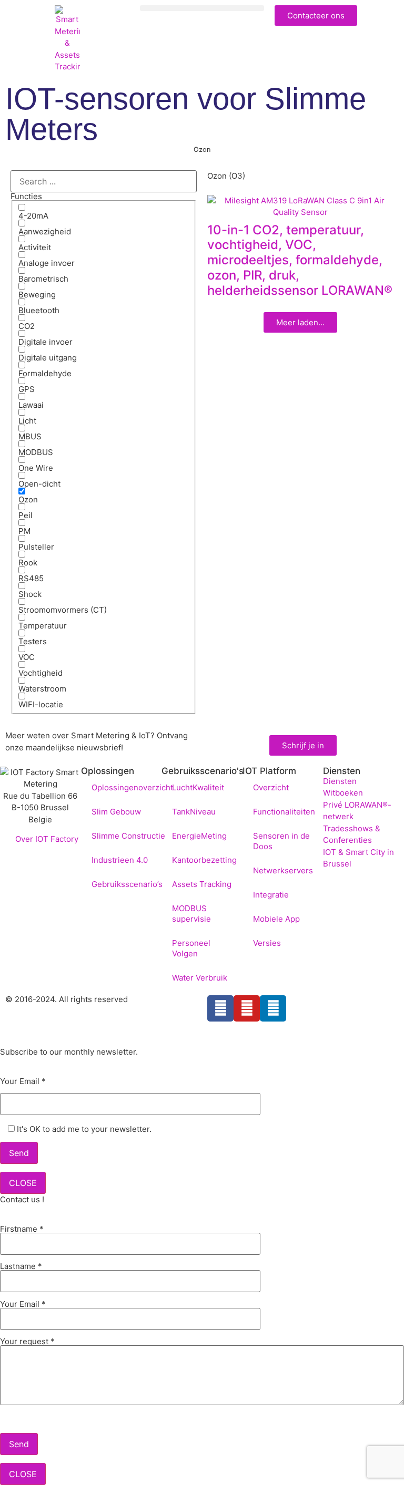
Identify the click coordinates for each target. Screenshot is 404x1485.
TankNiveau (194, 812)
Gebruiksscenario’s (127, 884)
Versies (267, 943)
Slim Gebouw (116, 812)
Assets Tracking (201, 884)
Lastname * (21, 1266)
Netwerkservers (283, 870)
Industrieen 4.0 (120, 860)
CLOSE (23, 1183)
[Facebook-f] (220, 1008)
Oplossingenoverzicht (132, 787)
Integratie (271, 895)
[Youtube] (247, 1008)
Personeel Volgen (191, 948)
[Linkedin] (273, 1008)
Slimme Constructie (128, 836)
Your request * (27, 1341)
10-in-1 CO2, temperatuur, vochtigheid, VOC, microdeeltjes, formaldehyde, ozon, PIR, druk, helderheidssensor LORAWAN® (299, 260)
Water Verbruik (199, 978)
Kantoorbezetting (204, 860)
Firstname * (22, 1229)
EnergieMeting (199, 836)
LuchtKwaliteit (198, 787)
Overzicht (271, 787)
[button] (202, 8)
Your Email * (23, 1081)
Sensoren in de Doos (281, 841)
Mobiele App (276, 919)
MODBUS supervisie (191, 913)
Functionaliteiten (284, 812)
